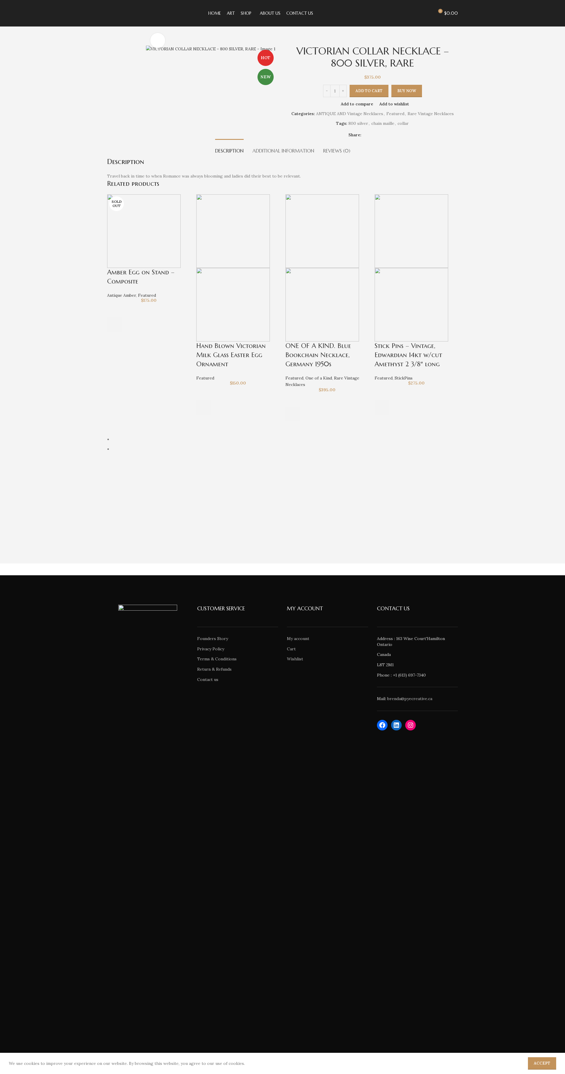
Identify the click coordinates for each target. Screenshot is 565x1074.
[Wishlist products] (427, 13)
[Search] (416, 13)
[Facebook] (382, 725)
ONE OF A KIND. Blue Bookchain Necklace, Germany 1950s (318, 355)
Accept (542, 1063)
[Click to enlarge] (157, 40)
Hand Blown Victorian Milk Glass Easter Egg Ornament (231, 355)
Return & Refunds (214, 669)
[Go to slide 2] (285, 449)
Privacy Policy (210, 649)
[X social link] (371, 135)
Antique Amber (121, 295)
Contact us (207, 679)
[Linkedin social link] (386, 135)
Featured (395, 113)
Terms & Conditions (217, 659)
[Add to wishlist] (114, 310)
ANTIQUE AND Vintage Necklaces (349, 113)
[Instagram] (410, 725)
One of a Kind (318, 378)
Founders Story (212, 638)
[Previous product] (110, 41)
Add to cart (369, 90)
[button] (203, 407)
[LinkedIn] (396, 725)
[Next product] (124, 41)
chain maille (382, 123)
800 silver (358, 123)
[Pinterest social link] (379, 135)
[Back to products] (117, 41)
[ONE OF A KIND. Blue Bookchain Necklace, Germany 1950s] (322, 230)
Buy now (406, 90)
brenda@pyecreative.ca (409, 698)
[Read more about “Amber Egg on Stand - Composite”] (114, 324)
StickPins (404, 378)
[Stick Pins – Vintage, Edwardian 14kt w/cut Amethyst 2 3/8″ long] (411, 230)
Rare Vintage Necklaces (431, 113)
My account (298, 638)
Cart (291, 649)
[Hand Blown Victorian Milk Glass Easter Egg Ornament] (233, 230)
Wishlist (295, 659)
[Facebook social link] (364, 135)
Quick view (114, 339)
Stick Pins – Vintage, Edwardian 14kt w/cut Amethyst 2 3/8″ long (408, 355)
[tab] (229, 148)
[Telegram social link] (393, 135)
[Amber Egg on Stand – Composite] (144, 230)
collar (403, 123)
